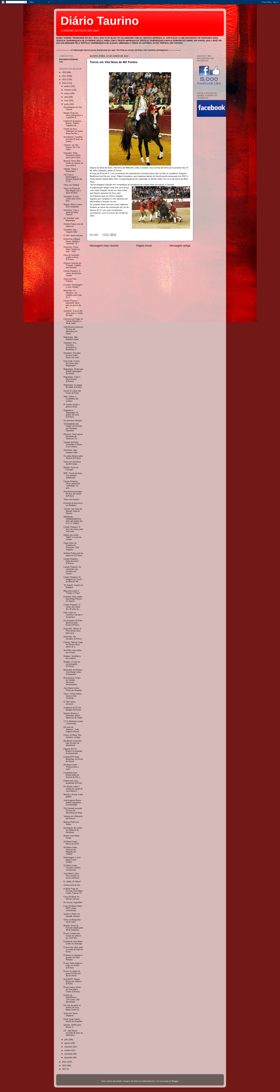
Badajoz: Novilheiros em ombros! (72, 657)
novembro (68, 1054)
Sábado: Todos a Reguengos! (71, 170)
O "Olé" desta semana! (69, 703)
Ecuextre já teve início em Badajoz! (73, 504)
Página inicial (144, 245)
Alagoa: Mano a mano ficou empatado (73, 206)
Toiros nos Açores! (71, 499)
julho (66, 1040)
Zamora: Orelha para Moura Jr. (72, 1026)
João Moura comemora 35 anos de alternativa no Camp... (73, 330)
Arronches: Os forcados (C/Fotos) (73, 638)
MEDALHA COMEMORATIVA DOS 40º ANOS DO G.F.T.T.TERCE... (73, 520)
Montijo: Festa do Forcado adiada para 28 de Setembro (73, 928)
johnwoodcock (148, 1081)
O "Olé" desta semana (73, 236)
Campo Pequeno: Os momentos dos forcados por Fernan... (72, 570)
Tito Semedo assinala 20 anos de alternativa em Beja (73, 810)
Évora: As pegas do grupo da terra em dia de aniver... (72, 973)
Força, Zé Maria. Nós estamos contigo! (73, 736)
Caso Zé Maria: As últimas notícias (71, 898)
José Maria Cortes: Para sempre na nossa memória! (72, 876)
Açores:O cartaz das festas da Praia (72, 392)
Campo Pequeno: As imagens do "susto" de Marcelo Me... (73, 579)
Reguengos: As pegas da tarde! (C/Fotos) (73, 386)
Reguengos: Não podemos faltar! (71, 338)
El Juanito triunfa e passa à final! (71, 406)
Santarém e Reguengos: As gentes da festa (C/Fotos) (71, 413)
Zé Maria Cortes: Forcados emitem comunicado (72, 868)
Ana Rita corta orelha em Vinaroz (72, 651)
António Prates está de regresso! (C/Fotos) (73, 554)
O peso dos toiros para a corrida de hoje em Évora (73, 949)
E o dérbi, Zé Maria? (72, 882)
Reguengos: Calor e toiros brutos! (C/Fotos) (72, 379)
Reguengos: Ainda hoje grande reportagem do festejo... (73, 371)
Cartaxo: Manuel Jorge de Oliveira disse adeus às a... (73, 644)
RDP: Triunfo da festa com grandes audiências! (73, 475)
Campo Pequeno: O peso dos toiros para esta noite (73, 529)
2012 (64, 80)
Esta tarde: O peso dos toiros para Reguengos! (72, 363)
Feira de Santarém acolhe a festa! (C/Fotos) (71, 257)
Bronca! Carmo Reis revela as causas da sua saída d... (73, 163)
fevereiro (68, 90)
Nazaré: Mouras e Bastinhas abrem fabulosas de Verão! (73, 715)
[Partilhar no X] (109, 234)
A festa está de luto (72, 885)
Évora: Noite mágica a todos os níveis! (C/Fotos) (73, 965)
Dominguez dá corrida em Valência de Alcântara (73, 830)
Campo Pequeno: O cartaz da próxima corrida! (72, 273)
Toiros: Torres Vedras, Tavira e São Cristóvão (73, 696)
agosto (67, 1043)
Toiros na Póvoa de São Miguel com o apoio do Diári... (72, 190)
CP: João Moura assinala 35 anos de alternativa (73, 1033)
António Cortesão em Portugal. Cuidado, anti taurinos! (72, 265)
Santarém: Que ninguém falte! (71, 231)
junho (66, 104)
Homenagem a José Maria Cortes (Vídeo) (72, 860)
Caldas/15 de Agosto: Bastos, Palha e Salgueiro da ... (73, 123)
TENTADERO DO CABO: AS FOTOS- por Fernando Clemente (73, 427)
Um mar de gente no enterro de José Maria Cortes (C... (72, 1007)
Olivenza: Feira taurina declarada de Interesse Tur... (73, 436)
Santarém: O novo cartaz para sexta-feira (72, 199)
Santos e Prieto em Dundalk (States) (72, 915)
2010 (64, 72)
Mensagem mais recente (104, 245)
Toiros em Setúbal (71, 185)
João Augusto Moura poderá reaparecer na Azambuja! (72, 802)
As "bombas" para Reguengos (71, 219)
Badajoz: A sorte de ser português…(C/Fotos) (72, 664)
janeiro (67, 86)
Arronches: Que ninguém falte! (71, 451)
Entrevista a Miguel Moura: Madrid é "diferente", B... (72, 241)
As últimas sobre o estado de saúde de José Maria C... (73, 789)
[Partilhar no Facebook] (112, 234)
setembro (68, 1047)
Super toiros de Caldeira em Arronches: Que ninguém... (71, 546)
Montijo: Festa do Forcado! (71, 469)
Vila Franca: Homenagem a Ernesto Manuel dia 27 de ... (73, 178)
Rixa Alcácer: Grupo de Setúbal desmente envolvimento (72, 681)
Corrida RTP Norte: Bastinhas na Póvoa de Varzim (73, 759)
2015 (64, 1066)
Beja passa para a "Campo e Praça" (72, 592)
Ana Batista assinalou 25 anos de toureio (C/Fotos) (73, 494)
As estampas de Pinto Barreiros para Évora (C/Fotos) (73, 623)
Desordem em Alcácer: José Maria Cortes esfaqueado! (73, 672)
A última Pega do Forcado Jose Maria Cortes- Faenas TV (73, 891)
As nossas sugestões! (73, 902)
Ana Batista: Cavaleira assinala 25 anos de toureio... (73, 139)
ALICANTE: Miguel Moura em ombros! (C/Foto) (73, 981)
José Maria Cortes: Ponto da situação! (73, 689)
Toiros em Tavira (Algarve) (71, 1014)
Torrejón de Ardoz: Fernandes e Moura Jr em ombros (73, 444)
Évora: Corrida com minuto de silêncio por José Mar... (72, 936)
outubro (67, 1050)
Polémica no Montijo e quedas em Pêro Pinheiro (73, 957)
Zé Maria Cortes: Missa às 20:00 (71, 843)
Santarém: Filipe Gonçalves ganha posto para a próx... (73, 155)
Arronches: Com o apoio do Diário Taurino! (71, 212)
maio (66, 101)
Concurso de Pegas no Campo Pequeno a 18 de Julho (73, 321)
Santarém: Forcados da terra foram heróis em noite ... (72, 355)
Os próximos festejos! (73, 421)
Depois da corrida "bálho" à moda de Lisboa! (72, 537)
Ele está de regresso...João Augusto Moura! (71, 729)
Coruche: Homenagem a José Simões (73, 286)
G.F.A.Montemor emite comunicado (73, 722)
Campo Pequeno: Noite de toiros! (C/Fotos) (71, 561)
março (67, 93)
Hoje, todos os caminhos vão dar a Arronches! (73, 615)
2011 (64, 76)
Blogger (175, 1081)
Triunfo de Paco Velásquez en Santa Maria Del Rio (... (73, 131)
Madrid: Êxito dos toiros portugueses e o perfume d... (73, 115)
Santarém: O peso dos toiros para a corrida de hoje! (73, 313)
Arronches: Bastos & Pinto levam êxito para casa (72, 631)
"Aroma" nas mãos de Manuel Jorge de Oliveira (73, 511)
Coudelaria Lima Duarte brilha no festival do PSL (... (73, 775)
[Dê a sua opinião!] (106, 234)
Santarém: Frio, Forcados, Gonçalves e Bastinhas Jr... (71, 346)
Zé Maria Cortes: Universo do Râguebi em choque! (71, 850)
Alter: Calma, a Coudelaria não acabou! (71, 399)
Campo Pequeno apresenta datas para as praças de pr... (72, 304)
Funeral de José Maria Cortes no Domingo (73, 943)
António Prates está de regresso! (73, 225)
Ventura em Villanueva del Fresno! (73, 817)
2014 (64, 1062)
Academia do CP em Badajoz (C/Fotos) (72, 709)
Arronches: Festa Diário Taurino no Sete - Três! (72, 249)
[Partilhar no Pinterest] (114, 234)
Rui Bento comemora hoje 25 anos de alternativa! (72, 743)
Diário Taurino (100, 20)
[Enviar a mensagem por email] (103, 234)
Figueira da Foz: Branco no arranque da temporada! (73, 751)
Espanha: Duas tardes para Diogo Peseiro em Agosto (73, 599)
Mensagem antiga (179, 245)
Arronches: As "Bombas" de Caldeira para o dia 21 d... (73, 294)
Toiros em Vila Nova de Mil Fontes (113, 62)
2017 (64, 1069)
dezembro (68, 1058)
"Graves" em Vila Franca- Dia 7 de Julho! (72, 147)
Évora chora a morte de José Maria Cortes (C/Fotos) (72, 989)
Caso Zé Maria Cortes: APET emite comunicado (73, 908)
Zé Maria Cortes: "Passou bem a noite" (71, 767)
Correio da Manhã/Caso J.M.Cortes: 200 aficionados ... (71, 998)
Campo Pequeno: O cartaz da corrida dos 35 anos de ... (72, 607)
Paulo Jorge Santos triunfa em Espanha (73, 1020)
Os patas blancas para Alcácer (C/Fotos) (73, 457)
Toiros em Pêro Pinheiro (70, 280)
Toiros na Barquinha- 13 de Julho (72, 921)
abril (66, 97)
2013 (64, 83)
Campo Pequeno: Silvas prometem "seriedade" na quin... (72, 484)
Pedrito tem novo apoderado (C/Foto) (73, 782)
